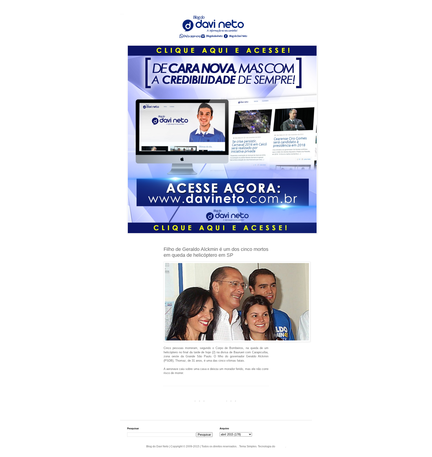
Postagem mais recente (179, 400)
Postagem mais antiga (253, 400)
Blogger (280, 446)
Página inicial (217, 400)
